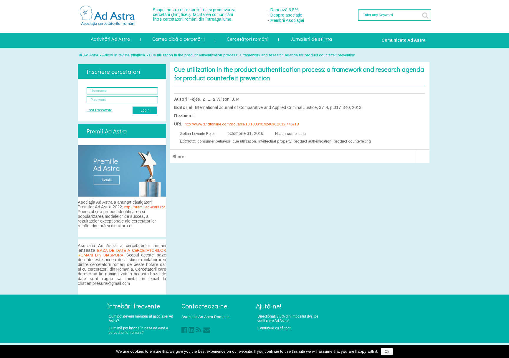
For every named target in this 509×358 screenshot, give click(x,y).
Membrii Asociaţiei (287, 20)
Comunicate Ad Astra (403, 40)
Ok (387, 351)
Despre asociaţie (286, 15)
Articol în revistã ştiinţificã (123, 55)
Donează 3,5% (284, 9)
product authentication (312, 141)
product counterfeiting (352, 141)
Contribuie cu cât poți (274, 328)
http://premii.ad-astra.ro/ (144, 207)
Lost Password (100, 110)
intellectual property (274, 141)
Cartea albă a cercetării (178, 39)
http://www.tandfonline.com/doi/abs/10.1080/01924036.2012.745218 (242, 124)
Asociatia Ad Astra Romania (205, 317)
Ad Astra (90, 55)
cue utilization (244, 141)
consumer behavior (213, 141)
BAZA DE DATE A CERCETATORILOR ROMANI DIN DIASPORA (122, 252)
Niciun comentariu (290, 133)
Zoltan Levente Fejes (198, 133)
